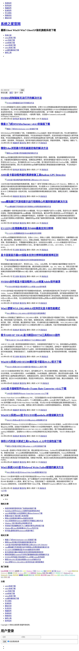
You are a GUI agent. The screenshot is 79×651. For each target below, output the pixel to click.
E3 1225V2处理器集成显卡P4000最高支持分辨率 (27, 228)
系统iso (66, 575)
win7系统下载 (10, 40)
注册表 (17, 571)
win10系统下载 (10, 45)
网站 (47, 573)
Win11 (38, 571)
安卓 (43, 573)
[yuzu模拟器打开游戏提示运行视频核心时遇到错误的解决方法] (28, 206)
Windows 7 (29, 571)
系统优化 (33, 573)
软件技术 (8, 5)
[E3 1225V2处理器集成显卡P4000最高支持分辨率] (23, 233)
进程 (50, 573)
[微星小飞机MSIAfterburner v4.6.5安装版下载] (21, 129)
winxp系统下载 (10, 38)
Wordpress (20, 573)
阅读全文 (45, 119)
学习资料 (8, 13)
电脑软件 (8, 8)
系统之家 (8, 35)
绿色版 (49, 571)
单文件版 (43, 575)
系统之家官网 (11, 24)
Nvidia (10, 575)
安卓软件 (8, 10)
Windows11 (4, 573)
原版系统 (11, 571)
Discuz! (58, 571)
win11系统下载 (10, 47)
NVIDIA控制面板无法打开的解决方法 (21, 98)
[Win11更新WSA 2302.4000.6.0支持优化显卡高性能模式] (25, 313)
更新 (52, 575)
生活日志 (8, 608)
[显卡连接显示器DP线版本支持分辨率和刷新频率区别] (25, 260)
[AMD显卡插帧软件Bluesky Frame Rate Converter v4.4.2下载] (26, 393)
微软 (34, 571)
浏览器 (15, 573)
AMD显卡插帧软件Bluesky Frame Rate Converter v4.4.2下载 (33, 388)
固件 (61, 573)
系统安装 (16, 575)
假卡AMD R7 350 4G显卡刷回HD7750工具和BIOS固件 (30, 335)
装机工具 (8, 52)
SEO (2, 577)
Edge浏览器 (4, 571)
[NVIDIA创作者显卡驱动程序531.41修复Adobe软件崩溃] (25, 287)
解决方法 (75, 571)
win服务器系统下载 (12, 50)
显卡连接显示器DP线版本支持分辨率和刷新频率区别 (29, 255)
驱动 (45, 571)
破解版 (21, 575)
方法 (28, 573)
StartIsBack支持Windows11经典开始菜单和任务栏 (22, 511)
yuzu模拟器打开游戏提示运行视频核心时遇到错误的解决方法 (34, 201)
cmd (42, 571)
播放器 (10, 573)
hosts (55, 575)
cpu (72, 573)
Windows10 (67, 573)
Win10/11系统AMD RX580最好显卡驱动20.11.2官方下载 (31, 361)
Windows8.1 (4, 575)
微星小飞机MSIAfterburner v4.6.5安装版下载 (25, 124)
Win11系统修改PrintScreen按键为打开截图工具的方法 (24, 521)
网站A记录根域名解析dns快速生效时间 (19, 518)
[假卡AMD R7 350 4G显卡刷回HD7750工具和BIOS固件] (25, 340)
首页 (11, 93)
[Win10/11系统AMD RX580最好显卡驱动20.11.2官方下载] (26, 367)
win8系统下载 (10, 43)
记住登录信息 (14, 641)
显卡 (58, 575)
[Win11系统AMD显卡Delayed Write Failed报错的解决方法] (26, 472)
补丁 (53, 573)
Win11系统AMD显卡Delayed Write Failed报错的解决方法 (32, 467)
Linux (48, 575)
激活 (20, 571)
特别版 (58, 573)
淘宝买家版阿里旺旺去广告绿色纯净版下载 (20, 508)
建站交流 (8, 18)
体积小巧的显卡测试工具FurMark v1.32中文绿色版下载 (31, 441)
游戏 (5, 577)
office (62, 575)
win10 (70, 571)
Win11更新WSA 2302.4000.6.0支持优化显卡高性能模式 (30, 308)
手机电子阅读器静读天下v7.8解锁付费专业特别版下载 (24, 526)
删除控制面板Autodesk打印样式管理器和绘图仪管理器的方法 (27, 554)
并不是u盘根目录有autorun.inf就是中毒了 (19, 531)
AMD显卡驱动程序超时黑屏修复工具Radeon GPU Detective (33, 175)
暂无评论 (23, 119)
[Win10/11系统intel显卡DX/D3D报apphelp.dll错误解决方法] (26, 420)
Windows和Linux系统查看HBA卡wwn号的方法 (21, 528)
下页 (5, 491)
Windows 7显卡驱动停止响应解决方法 (18, 523)
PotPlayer (72, 575)
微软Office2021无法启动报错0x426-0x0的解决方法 (23, 559)
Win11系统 (64, 571)
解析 (25, 573)
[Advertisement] (39, 73)
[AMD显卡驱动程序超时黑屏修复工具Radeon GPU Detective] (27, 180)
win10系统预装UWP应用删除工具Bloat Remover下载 (23, 513)
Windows (39, 573)
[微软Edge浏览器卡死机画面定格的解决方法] (21, 153)
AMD (24, 571)
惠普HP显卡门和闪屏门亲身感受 (16, 516)
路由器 (26, 575)
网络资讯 (8, 15)
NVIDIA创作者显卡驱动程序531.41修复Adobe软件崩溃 (30, 281)
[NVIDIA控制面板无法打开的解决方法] (19, 103)
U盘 (8, 577)
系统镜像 (37, 575)
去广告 (54, 571)
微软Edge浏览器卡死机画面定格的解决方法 (24, 148)
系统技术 (8, 3)
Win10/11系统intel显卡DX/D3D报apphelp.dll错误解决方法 (32, 415)
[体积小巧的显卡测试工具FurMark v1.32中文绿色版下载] (25, 446)
